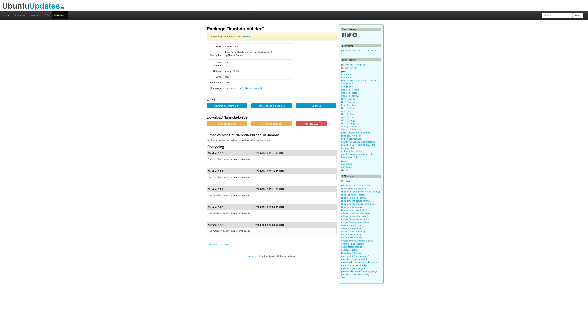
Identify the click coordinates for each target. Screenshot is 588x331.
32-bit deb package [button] (226, 123)
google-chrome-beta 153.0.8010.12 (358, 50)
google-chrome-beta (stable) (355, 274)
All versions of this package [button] (271, 105)
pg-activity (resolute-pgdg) (354, 265)
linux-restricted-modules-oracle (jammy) (360, 191)
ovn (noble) (346, 74)
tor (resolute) (347, 147)
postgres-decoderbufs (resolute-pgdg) (359, 262)
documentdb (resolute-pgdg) (355, 255)
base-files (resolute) (351, 157)
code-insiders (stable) (351, 225)
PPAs (46, 14)
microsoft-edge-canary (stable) (356, 213)
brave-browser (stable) (352, 237)
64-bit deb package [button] (271, 123)
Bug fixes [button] (316, 105)
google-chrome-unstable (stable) (357, 240)
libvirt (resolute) (348, 98)
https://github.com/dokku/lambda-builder (244, 88)
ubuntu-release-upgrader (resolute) (358, 141)
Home (6, 15)
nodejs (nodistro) (349, 249)
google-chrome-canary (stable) (356, 185)
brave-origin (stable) (351, 234)
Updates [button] (34, 14)
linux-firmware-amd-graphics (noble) (359, 80)
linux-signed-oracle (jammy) (354, 188)
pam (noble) (347, 163)
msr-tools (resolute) (350, 89)
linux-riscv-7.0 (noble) (351, 135)
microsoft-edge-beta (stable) (355, 222)
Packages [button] (59, 14)
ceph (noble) (347, 111)
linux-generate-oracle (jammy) (356, 200)
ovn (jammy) (347, 83)
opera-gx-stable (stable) (353, 243)
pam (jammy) (347, 166)
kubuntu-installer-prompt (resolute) (358, 144)
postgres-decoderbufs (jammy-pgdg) (359, 271)
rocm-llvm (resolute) (351, 129)
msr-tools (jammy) (350, 95)
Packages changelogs (355, 64)
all (347, 169)
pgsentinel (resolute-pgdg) (354, 259)
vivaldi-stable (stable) (351, 246)
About (251, 255)
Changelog (19, 14)
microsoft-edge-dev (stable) (354, 216)
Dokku (246, 36)
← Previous (212, 244)
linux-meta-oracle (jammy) (354, 197)
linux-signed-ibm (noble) (353, 194)
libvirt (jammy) (348, 120)
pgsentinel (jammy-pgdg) (353, 268)
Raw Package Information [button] (226, 105)
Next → (227, 244)
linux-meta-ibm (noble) (352, 206)
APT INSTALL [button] (311, 123)
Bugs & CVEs (351, 67)
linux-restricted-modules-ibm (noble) (358, 203)
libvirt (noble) (347, 108)
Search (577, 15)
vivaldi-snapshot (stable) (353, 231)
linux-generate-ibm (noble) (354, 209)
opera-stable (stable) (351, 228)
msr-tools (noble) (349, 92)
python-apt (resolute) (351, 138)
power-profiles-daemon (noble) (356, 132)
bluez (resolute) (348, 105)
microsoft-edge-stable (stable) (355, 219)
